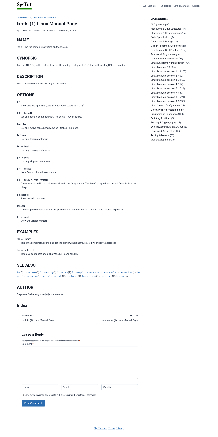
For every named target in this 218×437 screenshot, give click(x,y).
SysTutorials (100, 428)
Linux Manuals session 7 (164, 92)
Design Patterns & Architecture (167, 45)
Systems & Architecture (163, 131)
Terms (111, 428)
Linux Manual (25, 30)
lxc (18, 272)
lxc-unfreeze (89, 276)
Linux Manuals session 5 (164, 88)
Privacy (120, 428)
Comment (28, 344)
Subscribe (166, 5)
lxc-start (62, 272)
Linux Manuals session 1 (44, 18)
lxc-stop (77, 272)
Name (27, 387)
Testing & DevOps (160, 135)
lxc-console (109, 272)
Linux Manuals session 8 (164, 97)
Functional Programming (164, 54)
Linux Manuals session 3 (164, 79)
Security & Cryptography (163, 122)
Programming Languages (164, 114)
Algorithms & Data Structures (166, 28)
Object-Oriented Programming (166, 109)
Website (107, 387)
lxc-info (57, 276)
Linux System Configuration (165, 105)
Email (66, 387)
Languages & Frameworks (164, 58)
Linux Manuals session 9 (164, 101)
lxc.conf (121, 276)
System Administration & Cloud (167, 126)
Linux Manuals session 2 (164, 75)
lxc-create (30, 272)
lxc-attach (106, 276)
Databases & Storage (162, 41)
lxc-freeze (72, 276)
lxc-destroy (46, 272)
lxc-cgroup (32, 276)
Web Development (160, 139)
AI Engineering (158, 24)
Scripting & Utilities (161, 118)
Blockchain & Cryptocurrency (166, 33)
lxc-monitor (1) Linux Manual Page (120, 318)
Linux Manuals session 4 (164, 84)
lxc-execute (92, 272)
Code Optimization (160, 37)
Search (196, 5)
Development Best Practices (165, 50)
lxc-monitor (126, 272)
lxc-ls (45, 276)
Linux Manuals (182, 5)
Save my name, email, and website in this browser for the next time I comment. (60, 395)
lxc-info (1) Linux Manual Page (38, 318)
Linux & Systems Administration (167, 62)
